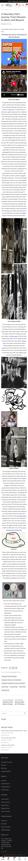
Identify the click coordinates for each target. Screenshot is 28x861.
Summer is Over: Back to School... (8, 703)
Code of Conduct (5, 811)
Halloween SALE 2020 (7, 745)
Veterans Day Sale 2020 (8, 738)
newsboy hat (5, 690)
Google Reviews (5, 786)
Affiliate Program (5, 830)
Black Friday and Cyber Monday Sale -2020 (14, 730)
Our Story (3, 780)
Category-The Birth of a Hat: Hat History (13, 683)
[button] (25, 713)
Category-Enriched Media (9, 676)
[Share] (10, 668)
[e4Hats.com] (9, 5)
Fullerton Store (5, 790)
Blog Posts (4, 768)
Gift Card (3, 765)
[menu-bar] (3, 5)
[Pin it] (16, 668)
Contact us (4, 820)
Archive (19, 672)
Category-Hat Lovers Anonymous (11, 680)
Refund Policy (5, 805)
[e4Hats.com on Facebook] (2, 851)
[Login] (19, 5)
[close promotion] (26, 1)
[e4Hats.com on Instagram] (6, 851)
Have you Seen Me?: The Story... (20, 703)
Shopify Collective (6, 771)
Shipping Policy (5, 808)
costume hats (14, 687)
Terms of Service (5, 802)
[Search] (23, 5)
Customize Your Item (6, 762)
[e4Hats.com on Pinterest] (4, 851)
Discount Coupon (5, 827)
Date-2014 (22, 687)
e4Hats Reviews (5, 783)
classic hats (5, 687)
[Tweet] (13, 668)
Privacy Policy (5, 799)
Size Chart (4, 823)
